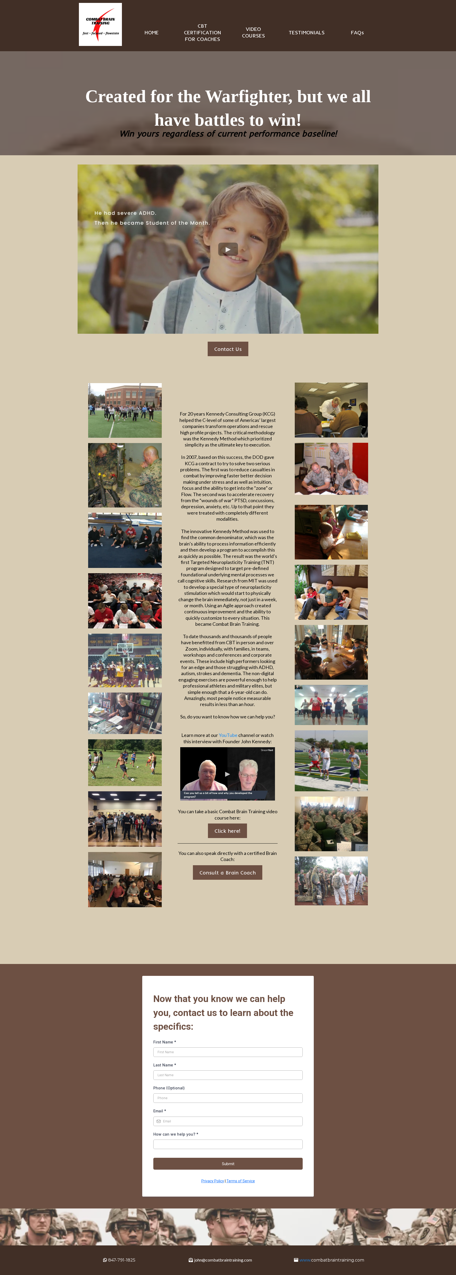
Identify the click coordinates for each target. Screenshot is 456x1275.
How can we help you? (175, 1134)
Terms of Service (240, 1181)
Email (159, 1111)
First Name (164, 1042)
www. (305, 1260)
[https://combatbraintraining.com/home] (100, 24)
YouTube (228, 735)
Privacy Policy (212, 1181)
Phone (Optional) (169, 1088)
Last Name (164, 1065)
